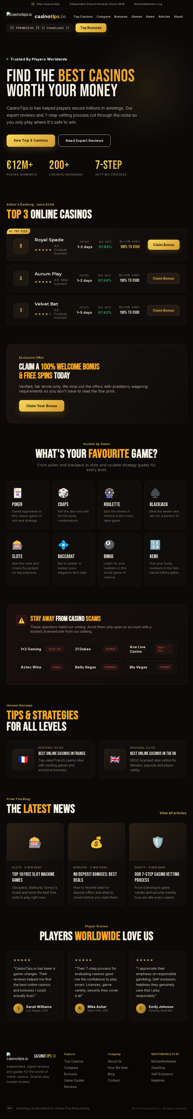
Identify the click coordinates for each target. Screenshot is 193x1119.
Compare (103, 16)
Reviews (70, 1087)
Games (136, 16)
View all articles (173, 813)
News (150, 16)
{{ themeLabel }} (39, 28)
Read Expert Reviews (84, 141)
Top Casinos (83, 16)
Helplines (158, 1080)
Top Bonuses (91, 28)
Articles (164, 16)
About (178, 16)
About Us (114, 1061)
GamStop (158, 1068)
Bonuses (121, 16)
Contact (114, 1080)
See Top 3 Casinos (31, 140)
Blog (111, 1074)
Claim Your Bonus (41, 406)
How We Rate (118, 1068)
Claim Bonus (163, 245)
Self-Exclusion (162, 1074)
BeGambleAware (163, 1061)
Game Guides (74, 1080)
